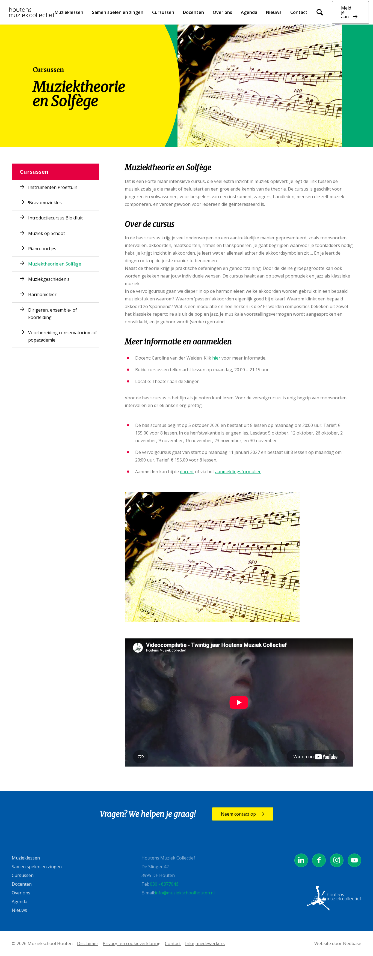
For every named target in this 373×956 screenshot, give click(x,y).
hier (216, 358)
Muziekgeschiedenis (49, 279)
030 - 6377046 (164, 884)
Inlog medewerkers (205, 943)
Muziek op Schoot (46, 233)
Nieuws (274, 12)
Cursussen (163, 12)
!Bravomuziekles (45, 203)
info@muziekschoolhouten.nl (185, 893)
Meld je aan (346, 12)
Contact (298, 12)
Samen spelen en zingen (117, 12)
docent (187, 472)
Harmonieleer (42, 294)
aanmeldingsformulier (238, 472)
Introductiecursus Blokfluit (55, 218)
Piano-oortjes (42, 249)
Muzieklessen (69, 12)
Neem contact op (238, 814)
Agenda (249, 12)
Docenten (193, 12)
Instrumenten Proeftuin (52, 187)
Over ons (222, 12)
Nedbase (352, 943)
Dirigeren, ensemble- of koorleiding (52, 313)
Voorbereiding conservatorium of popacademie (62, 336)
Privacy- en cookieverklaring (132, 943)
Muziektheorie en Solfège (54, 264)
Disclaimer (87, 943)
